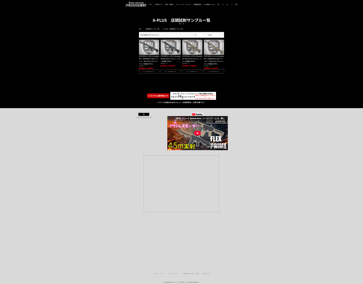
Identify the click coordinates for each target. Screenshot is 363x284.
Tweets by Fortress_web (143, 117)
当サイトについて (159, 273)
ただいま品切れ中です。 (149, 71)
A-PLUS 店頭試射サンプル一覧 (173, 29)
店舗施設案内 (197, 4)
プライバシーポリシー (174, 273)
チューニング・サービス (183, 4)
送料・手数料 (169, 4)
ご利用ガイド (158, 4)
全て (140, 29)
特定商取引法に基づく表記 (191, 273)
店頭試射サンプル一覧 (152, 29)
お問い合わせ (206, 273)
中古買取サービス (209, 4)
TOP (150, 4)
